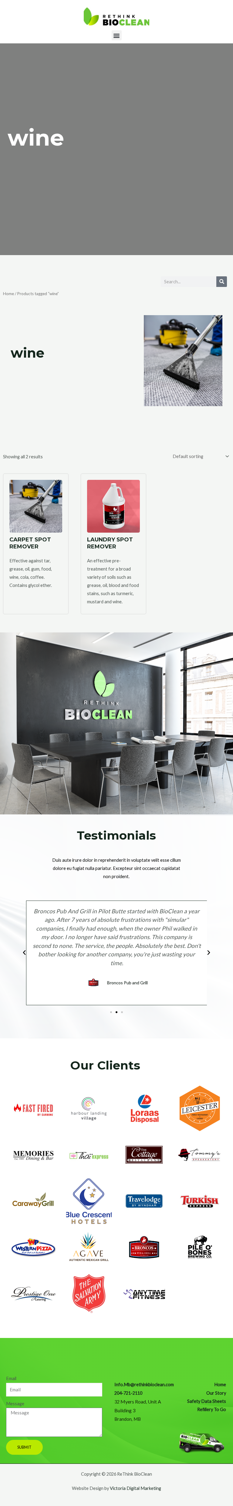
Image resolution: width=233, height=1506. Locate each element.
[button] (117, 35)
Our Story (216, 1393)
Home (8, 293)
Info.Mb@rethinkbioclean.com (144, 1384)
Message (15, 1403)
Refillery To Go (211, 1409)
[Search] (221, 281)
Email (11, 1378)
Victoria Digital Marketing (135, 1488)
